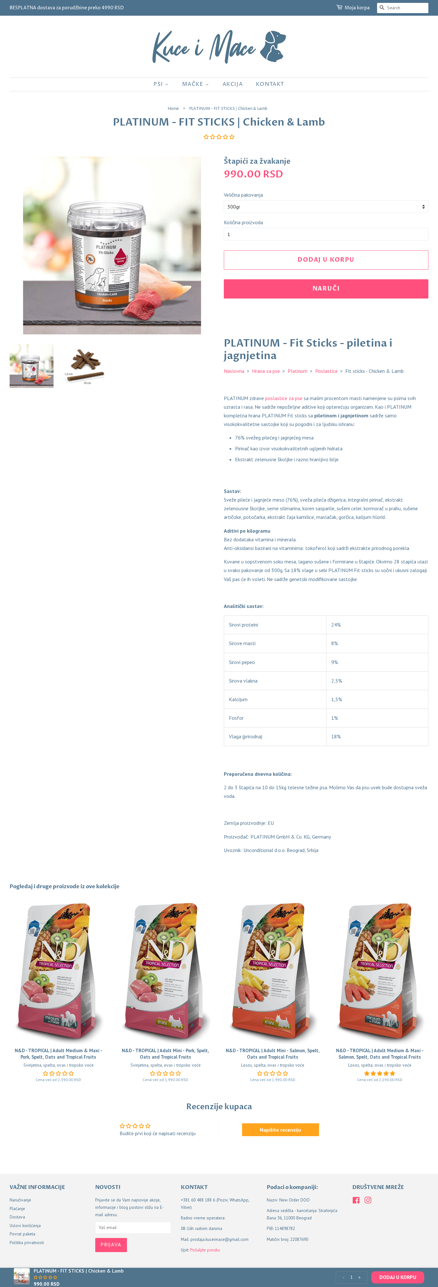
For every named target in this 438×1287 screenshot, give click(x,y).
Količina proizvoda (243, 222)
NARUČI (326, 289)
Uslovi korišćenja (25, 1225)
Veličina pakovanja (243, 195)
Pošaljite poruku (205, 1250)
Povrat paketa (22, 1234)
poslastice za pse (283, 398)
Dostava (17, 1217)
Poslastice (326, 371)
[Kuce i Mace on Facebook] (356, 1201)
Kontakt (270, 84)
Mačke (194, 84)
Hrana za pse (266, 371)
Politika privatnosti (27, 1242)
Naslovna (234, 371)
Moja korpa (357, 8)
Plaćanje (17, 1208)
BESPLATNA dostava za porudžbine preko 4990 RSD (67, 8)
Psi (159, 84)
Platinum (297, 371)
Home (173, 108)
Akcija (233, 84)
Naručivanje (20, 1200)
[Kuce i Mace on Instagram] (367, 1201)
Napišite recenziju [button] (280, 1130)
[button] (219, 137)
